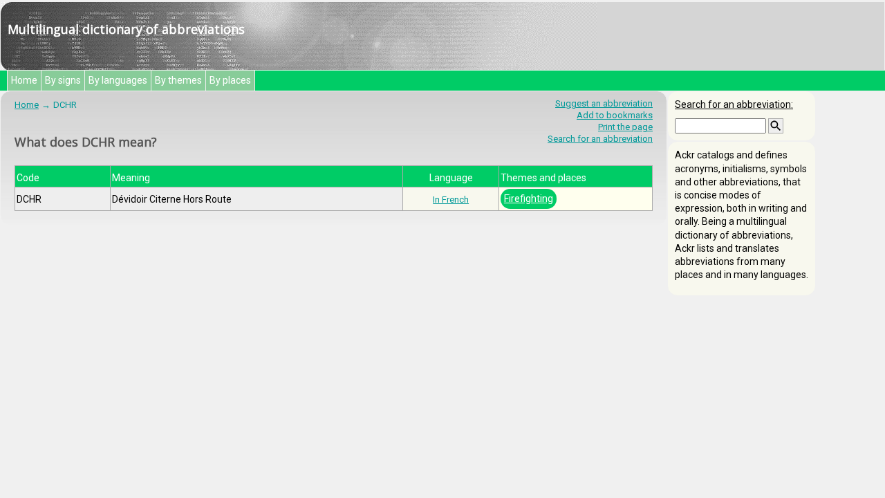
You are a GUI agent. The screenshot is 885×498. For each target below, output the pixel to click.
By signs (63, 80)
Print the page (625, 127)
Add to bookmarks (615, 115)
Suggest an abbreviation (604, 103)
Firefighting (528, 198)
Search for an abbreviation (600, 138)
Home (24, 80)
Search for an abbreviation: (734, 104)
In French (451, 199)
